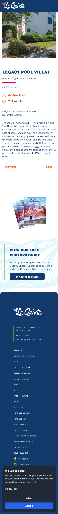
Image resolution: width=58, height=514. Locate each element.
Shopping (18, 407)
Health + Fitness (22, 379)
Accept (29, 505)
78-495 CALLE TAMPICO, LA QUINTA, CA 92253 (28, 329)
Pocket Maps (20, 425)
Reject (29, 498)
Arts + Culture (21, 396)
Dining (17, 401)
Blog (16, 362)
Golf (16, 390)
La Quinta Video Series (25, 436)
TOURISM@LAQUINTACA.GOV (29, 340)
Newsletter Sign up (23, 441)
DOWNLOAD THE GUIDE (27, 277)
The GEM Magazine (22, 430)
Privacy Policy (21, 447)
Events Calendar (22, 367)
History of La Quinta (24, 356)
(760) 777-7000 (23, 335)
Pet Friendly (20, 419)
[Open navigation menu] (54, 6)
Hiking (16, 385)
